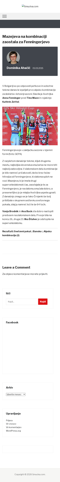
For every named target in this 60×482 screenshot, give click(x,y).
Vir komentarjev (14, 427)
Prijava (9, 420)
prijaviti (43, 274)
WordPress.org (13, 431)
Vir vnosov (11, 424)
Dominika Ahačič (18, 68)
